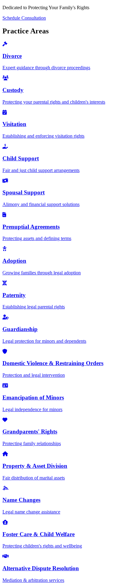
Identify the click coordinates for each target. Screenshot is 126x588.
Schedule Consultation (24, 18)
